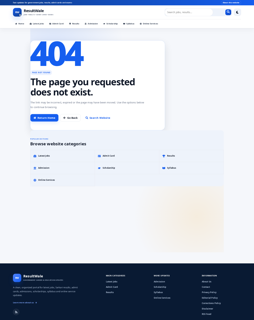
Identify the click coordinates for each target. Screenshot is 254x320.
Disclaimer (207, 308)
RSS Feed (206, 314)
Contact (206, 286)
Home (21, 23)
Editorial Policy (210, 297)
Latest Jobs (38, 23)
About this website (231, 2)
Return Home (46, 117)
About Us (206, 281)
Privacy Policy (209, 292)
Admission (93, 23)
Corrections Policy (211, 303)
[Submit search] (228, 12)
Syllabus (130, 23)
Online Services (150, 23)
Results (75, 23)
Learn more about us (23, 302)
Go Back (72, 117)
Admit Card (58, 23)
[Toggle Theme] (237, 12)
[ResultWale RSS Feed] (16, 312)
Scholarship (112, 23)
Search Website (100, 117)
